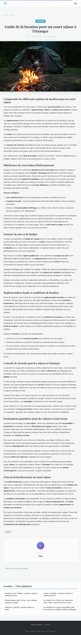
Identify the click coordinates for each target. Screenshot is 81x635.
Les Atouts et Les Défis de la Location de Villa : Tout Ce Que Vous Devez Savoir (58, 601)
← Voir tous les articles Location (16, 568)
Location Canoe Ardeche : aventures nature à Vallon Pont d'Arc (21, 594)
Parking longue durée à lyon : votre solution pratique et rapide (21, 601)
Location (12, 15)
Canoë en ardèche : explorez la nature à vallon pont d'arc (58, 594)
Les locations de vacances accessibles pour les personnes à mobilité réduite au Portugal (59, 608)
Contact (47, 624)
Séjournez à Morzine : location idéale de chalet (19, 608)
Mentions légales (36, 624)
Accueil (5, 15)
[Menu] (75, 3)
